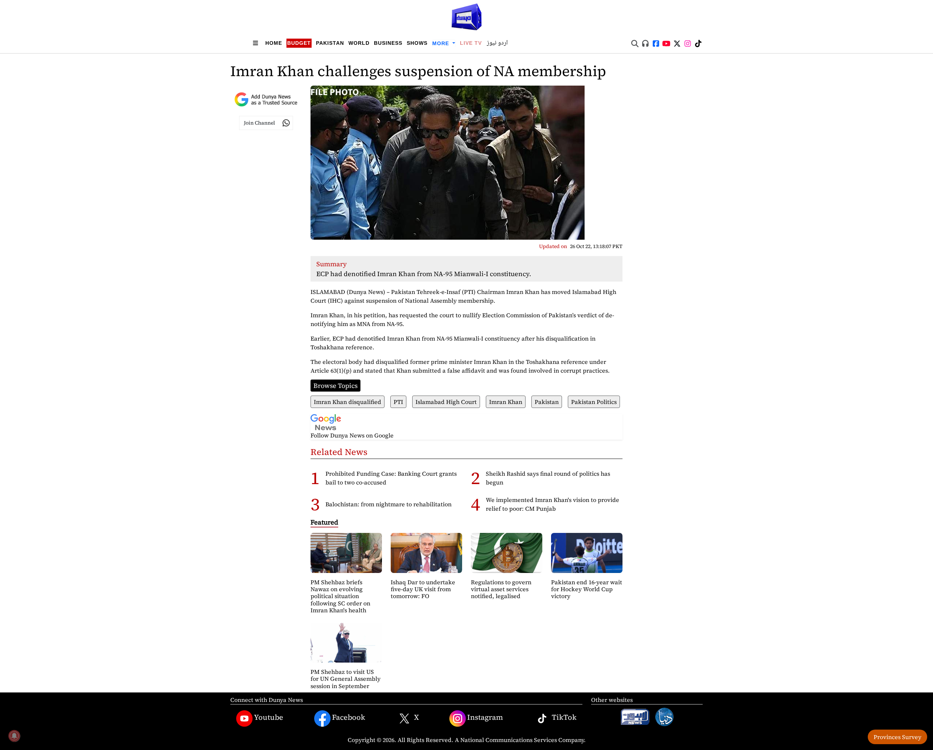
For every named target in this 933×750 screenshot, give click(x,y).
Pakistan (330, 43)
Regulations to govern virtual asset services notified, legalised (501, 589)
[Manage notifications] (14, 736)
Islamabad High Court (446, 402)
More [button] (441, 43)
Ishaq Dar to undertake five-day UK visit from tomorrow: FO (423, 589)
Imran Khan (505, 402)
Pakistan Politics (594, 402)
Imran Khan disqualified (347, 402)
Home (273, 43)
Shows (417, 43)
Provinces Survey (897, 737)
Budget (299, 43)
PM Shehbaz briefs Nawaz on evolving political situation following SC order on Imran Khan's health (340, 596)
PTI (398, 402)
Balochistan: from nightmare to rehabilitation (388, 504)
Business (388, 43)
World (359, 43)
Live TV (471, 43)
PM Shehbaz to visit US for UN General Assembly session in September (345, 679)
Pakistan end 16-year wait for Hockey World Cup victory (586, 589)
